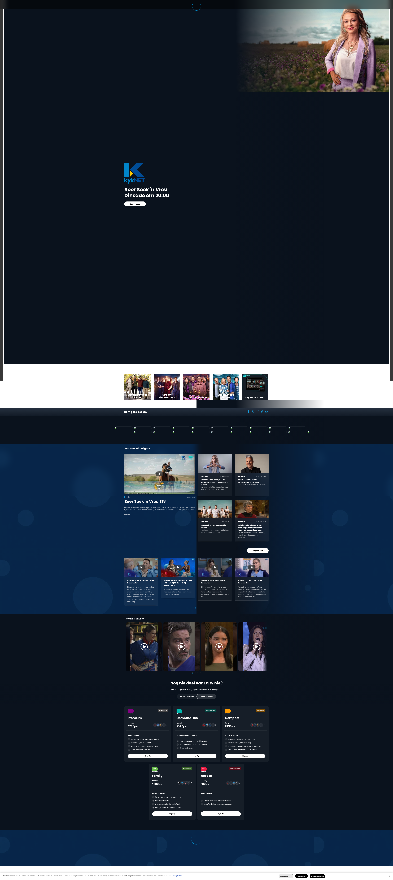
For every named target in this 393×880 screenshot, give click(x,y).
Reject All (301, 876)
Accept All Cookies (317, 876)
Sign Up (148, 756)
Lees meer (135, 204)
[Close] (389, 876)
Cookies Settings (286, 876)
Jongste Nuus (258, 550)
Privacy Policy (177, 876)
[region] (196, 876)
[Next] (265, 647)
